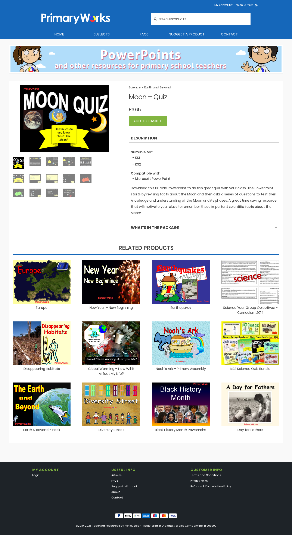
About (115, 492)
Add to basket (147, 121)
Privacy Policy (199, 480)
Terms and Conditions (205, 475)
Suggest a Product (187, 34)
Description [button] (144, 138)
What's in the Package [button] (155, 227)
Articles (116, 475)
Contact (229, 34)
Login (36, 475)
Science (135, 87)
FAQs (144, 34)
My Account (223, 5)
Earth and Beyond (157, 87)
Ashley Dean (133, 526)
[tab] (204, 139)
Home (59, 34)
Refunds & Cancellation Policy (210, 486)
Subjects (102, 34)
